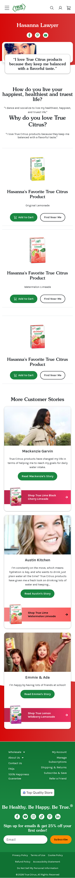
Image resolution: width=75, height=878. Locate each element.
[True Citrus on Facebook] (17, 816)
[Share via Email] (45, 35)
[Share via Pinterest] (37, 35)
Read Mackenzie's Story (37, 476)
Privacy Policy (20, 855)
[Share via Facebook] (29, 35)
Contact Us (15, 763)
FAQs (11, 768)
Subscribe (61, 839)
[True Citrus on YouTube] (25, 816)
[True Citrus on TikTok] (41, 816)
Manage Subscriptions (58, 759)
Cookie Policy (55, 855)
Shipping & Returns (54, 767)
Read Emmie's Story (37, 694)
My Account (59, 752)
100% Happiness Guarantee (18, 776)
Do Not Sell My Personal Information (37, 868)
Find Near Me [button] (52, 217)
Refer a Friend (58, 778)
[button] (69, 8)
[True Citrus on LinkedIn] (58, 816)
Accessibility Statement (46, 861)
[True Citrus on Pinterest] (49, 816)
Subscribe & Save (55, 773)
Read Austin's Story (37, 593)
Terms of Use (38, 855)
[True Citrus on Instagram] (33, 816)
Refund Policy (22, 861)
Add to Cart (25, 217)
